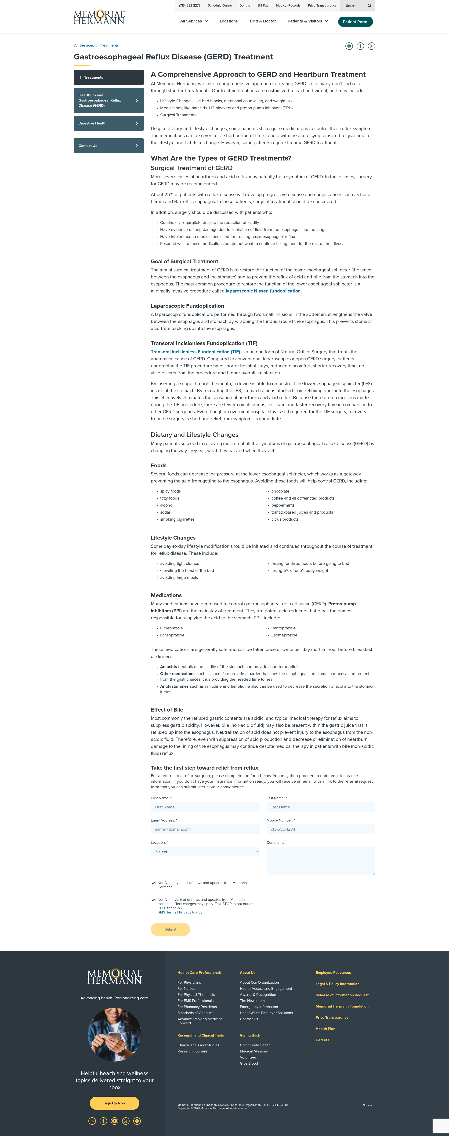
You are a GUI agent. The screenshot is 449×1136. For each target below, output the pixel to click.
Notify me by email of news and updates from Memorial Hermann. (203, 885)
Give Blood (249, 1063)
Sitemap (368, 1105)
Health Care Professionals (199, 972)
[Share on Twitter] (371, 46)
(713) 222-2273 (189, 5)
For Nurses (186, 988)
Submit (170, 929)
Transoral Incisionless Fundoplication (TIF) (195, 352)
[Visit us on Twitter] (126, 1120)
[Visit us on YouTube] (115, 1120)
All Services (191, 21)
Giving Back (250, 1035)
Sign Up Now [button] (115, 1103)
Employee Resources (333, 972)
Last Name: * (277, 798)
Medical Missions (254, 1051)
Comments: (276, 842)
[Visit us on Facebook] (104, 1120)
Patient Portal (355, 21)
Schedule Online (220, 5)
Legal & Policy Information (337, 984)
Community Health (255, 1045)
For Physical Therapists (196, 995)
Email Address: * (164, 820)
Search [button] (351, 6)
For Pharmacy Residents (197, 1007)
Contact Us (249, 1019)
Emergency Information (259, 1007)
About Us (248, 972)
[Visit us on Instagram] (137, 1120)
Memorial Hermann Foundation (342, 1006)
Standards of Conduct (195, 1013)
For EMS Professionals (195, 1001)
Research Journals (192, 1051)
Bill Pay (263, 5)
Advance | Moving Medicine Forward (200, 1021)
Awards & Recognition (258, 995)
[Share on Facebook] (360, 46)
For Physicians (189, 982)
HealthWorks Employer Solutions (266, 1013)
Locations (229, 21)
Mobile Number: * (281, 820)
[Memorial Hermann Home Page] (97, 16)
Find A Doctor (263, 21)
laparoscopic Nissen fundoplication (263, 291)
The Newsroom (252, 1001)
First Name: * (161, 798)
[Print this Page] (349, 46)
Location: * (159, 842)
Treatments (109, 45)
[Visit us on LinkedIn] (92, 1120)
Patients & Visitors (305, 21)
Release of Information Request (342, 995)
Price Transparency (322, 5)
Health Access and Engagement (266, 988)
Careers (322, 1040)
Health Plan (325, 1028)
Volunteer (248, 1057)
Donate (244, 5)
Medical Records (288, 5)
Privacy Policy (190, 912)
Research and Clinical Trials (200, 1035)
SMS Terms (167, 912)
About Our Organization (259, 982)
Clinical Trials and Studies (198, 1045)
